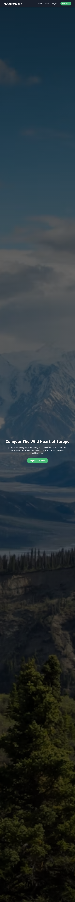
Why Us (54, 4)
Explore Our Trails (37, 461)
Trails (47, 4)
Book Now (65, 4)
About (40, 4)
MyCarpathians (13, 3)
